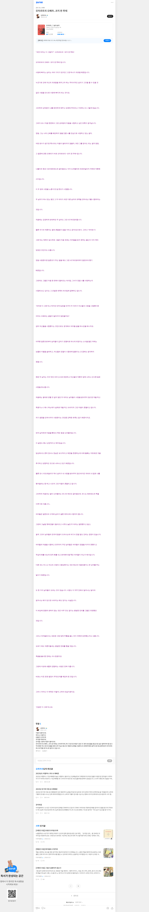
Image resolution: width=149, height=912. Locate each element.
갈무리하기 (108, 908)
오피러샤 (42, 728)
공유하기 (112, 908)
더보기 (112, 2)
